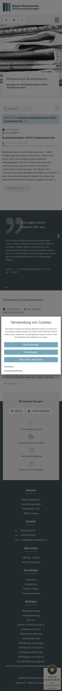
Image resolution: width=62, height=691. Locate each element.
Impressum (9, 366)
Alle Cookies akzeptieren (31, 359)
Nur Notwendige (31, 344)
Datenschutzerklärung (13, 370)
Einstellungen (31, 352)
